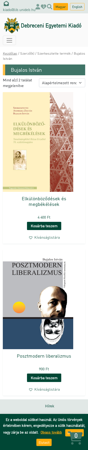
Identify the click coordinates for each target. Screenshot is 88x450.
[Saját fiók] (37, 7)
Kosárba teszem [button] (44, 225)
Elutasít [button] (44, 442)
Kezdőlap (10, 53)
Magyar (60, 6)
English (77, 6)
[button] (44, 237)
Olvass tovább (51, 432)
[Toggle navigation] (9, 40)
